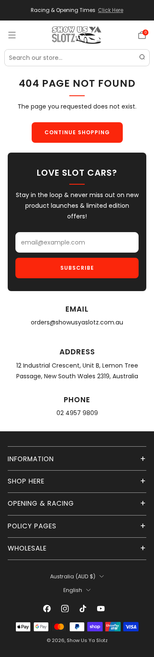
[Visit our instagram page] (65, 609)
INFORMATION (31, 458)
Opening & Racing (41, 503)
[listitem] (77, 10)
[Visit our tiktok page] (83, 609)
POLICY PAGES (32, 525)
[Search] (142, 57)
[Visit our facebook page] (47, 609)
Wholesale (27, 548)
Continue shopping (77, 132)
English (72, 590)
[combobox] (77, 57)
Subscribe (77, 267)
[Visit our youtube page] (101, 609)
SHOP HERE (26, 481)
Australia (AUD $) (72, 576)
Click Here (110, 10)
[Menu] (12, 35)
